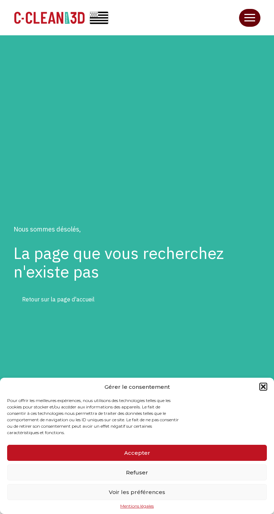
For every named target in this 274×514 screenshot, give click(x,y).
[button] (263, 386)
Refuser (137, 472)
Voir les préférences (137, 492)
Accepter (137, 452)
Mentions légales (137, 506)
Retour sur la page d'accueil (58, 299)
